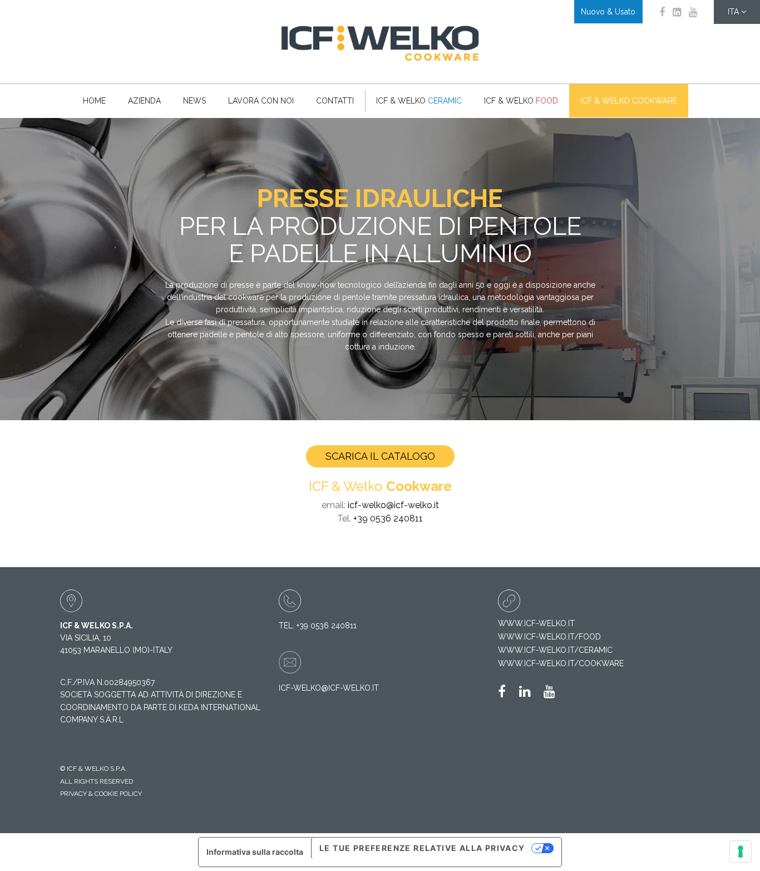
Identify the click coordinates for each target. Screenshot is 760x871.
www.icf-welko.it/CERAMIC (555, 650)
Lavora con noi (261, 100)
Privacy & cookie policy (101, 794)
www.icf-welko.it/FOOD (549, 636)
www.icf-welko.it (536, 623)
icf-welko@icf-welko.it (393, 505)
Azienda (144, 100)
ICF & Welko (419, 100)
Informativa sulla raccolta (254, 852)
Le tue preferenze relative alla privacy (422, 848)
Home (94, 100)
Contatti (335, 100)
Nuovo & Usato (608, 11)
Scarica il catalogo (380, 456)
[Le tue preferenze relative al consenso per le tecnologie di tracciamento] (740, 851)
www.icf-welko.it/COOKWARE (561, 663)
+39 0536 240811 (388, 518)
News (194, 100)
